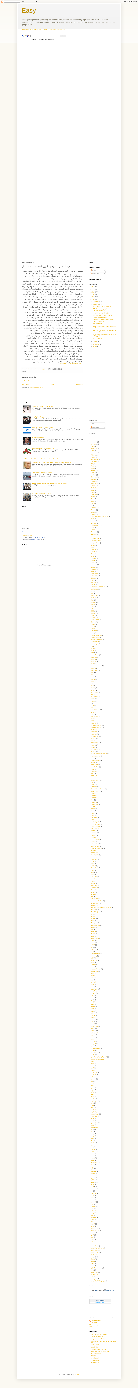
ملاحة (92, 1270)
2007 (93, 299)
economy (93, 565)
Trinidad (93, 932)
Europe (93, 584)
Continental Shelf (96, 540)
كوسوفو (93, 1232)
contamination (95, 538)
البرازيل (93, 1037)
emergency (94, 573)
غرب (92, 1195)
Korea (93, 699)
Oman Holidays (97, 338)
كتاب (92, 1219)
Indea (92, 650)
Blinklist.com (110, 1290)
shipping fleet (95, 855)
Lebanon (93, 712)
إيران (92, 1011)
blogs (92, 490)
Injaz (92, 663)
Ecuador (93, 567)
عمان (33, 371)
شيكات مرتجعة (95, 1162)
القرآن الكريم (94, 1052)
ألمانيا (92, 995)
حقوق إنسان (94, 1123)
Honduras (94, 631)
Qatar (92, 819)
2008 (93, 297)
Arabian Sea (94, 459)
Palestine (94, 797)
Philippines (94, 804)
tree (92, 929)
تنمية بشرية (94, 1101)
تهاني (92, 1103)
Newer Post (25, 384)
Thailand (93, 905)
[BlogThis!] (55, 369)
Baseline (93, 486)
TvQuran (93, 1356)
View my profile (27, 535)
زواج (92, 1147)
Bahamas (94, 477)
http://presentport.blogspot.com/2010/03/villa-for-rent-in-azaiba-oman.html (43, 29)
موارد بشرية (94, 1272)
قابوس (93, 1206)
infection (93, 659)
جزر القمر (93, 1109)
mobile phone (95, 743)
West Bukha (94, 971)
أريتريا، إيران (94, 989)
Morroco (93, 745)
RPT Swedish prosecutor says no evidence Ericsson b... (102, 316)
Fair (92, 593)
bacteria (93, 475)
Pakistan (93, 795)
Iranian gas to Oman (38, 437)
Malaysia (93, 723)
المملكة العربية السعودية (97, 1059)
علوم (92, 1184)
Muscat (93, 751)
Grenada (93, 617)
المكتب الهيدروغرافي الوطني (99, 1057)
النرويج (93, 1061)
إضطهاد (93, 1006)
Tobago (93, 916)
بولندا (92, 1083)
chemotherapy (95, 525)
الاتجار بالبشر (94, 1033)
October (95, 341)
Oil (92, 782)
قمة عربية (93, 1217)
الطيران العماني (95, 1048)
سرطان (93, 1149)
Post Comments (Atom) (36, 387)
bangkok (93, 481)
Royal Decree (95, 839)
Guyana (93, 622)
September (96, 344)
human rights (95, 637)
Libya (92, 714)
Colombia (94, 532)
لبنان (92, 1235)
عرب (92, 1175)
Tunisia (93, 934)
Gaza (92, 609)
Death (93, 554)
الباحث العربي (95, 1360)
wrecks (93, 973)
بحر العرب (94, 1072)
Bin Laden (94, 488)
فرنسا (92, 1199)
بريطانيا (93, 1077)
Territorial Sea (95, 903)
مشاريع (93, 1261)
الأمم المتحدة (94, 1026)
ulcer (92, 951)
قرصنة (93, 1213)
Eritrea (93, 580)
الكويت (93, 1055)
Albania (93, 455)
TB (92, 896)
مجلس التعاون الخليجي (97, 1248)
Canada (93, 510)
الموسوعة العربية (95, 1362)
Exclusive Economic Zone (98, 587)
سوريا (92, 1153)
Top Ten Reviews (96, 1353)
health (93, 624)
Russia (93, 841)
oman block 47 (95, 791)
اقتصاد (93, 1024)
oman (92, 784)
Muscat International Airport (99, 754)
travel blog (42, 537)
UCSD (93, 945)
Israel (92, 681)
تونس (92, 1105)
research (93, 835)
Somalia (93, 866)
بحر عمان (93, 1074)
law (92, 707)
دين (92, 1129)
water (92, 967)
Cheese (93, 523)
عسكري (93, 1178)
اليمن (92, 1068)
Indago (93, 648)
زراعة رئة (93, 1142)
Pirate (93, 811)
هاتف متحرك (94, 1274)
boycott (93, 496)
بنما (92, 1081)
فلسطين (93, 1202)
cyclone (93, 549)
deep (92, 556)
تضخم (92, 1094)
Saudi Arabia (95, 844)
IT (91, 683)
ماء (92, 1241)
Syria (92, 890)
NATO (93, 758)
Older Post (79, 384)
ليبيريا (92, 1239)
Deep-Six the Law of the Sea (101, 313)
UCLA (93, 943)
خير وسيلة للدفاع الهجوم (38, 417)
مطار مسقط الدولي (96, 1268)
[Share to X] (57, 369)
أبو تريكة (93, 982)
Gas (92, 606)
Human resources (96, 635)
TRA (92, 921)
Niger (92, 773)
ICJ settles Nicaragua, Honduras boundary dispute (102, 309)
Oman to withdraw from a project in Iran (43, 448)
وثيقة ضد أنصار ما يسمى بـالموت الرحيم (42, 406)
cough (93, 545)
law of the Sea (95, 710)
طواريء (93, 1173)
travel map (35, 537)
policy (93, 815)
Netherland (94, 765)
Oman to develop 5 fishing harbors (42, 472)
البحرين (93, 1035)
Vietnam (93, 964)
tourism (93, 918)
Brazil (92, 499)
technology (94, 899)
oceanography (95, 780)
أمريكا (92, 997)
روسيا (92, 1136)
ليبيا (92, 1237)
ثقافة (92, 1107)
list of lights (94, 716)
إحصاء (92, 1004)
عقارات (93, 1180)
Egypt (92, 571)
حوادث (93, 1125)
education (94, 569)
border (93, 492)
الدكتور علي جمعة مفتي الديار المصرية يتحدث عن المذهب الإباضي (40, 458)
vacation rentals (35, 539)
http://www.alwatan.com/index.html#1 (71, 363)
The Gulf (93, 910)
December (96, 302)
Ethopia (93, 582)
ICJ (92, 646)
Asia (92, 466)
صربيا (92, 1167)
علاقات (93, 1182)
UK (92, 947)
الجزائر (93, 1039)
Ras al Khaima (95, 826)
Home (52, 384)
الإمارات (93, 1030)
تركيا (92, 1092)
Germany (93, 613)
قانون (92, 1208)
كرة (92, 1221)
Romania (93, 837)
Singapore (94, 859)
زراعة (92, 1140)
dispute (93, 560)
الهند (92, 1063)
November (96, 304)
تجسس (93, 1088)
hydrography (95, 644)
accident (93, 444)
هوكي (92, 1276)
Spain (93, 870)
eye (92, 591)
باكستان (93, 1070)
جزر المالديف (94, 1112)
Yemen (93, 975)
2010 (93, 292)
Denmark (93, 558)
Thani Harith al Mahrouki (96, 1321)
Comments (95, 273)
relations (93, 830)
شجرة (92, 1160)
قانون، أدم (93, 1210)
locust (93, 718)
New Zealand (95, 767)
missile (93, 740)
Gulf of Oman (95, 620)
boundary (94, 494)
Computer (94, 534)
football (93, 602)
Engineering (94, 576)
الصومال (93, 1044)
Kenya (93, 694)
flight (92, 600)
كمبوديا (93, 1224)
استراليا (93, 1015)
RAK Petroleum (95, 824)
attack (93, 468)
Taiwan (93, 892)
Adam (93, 446)
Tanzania (93, 894)
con (92, 536)
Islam (92, 677)
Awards (93, 472)
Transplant (94, 923)
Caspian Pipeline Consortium (99, 516)
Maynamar (94, 732)
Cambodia (94, 507)
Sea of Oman (95, 846)
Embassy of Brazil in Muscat (99, 1334)
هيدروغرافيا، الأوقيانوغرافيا (98, 1281)
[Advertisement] (61, 253)
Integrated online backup (98, 1339)
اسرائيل (93, 1019)
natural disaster (95, 760)
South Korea (94, 868)
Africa (92, 450)
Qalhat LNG (94, 817)
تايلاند (92, 1085)
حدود (92, 1118)
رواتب (92, 1134)
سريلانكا (93, 1151)
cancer (93, 512)
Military (93, 738)
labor (92, 705)
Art (92, 464)
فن (92, 1204)
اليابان (92, 1066)
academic (94, 442)
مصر (92, 1263)
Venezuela (94, 960)
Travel (93, 927)
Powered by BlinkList (100, 1302)
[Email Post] (49, 369)
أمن (92, 1000)
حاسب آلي (94, 1116)
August (95, 346)
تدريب (92, 1090)
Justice (93, 690)
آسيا (92, 980)
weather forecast (96, 969)
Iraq (92, 674)
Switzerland (94, 888)
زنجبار (92, 1145)
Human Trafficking (96, 639)
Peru (92, 800)
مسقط (93, 1259)
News (92, 769)
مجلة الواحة (94, 1246)
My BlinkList (100, 1300)
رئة (92, 1131)
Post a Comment (29, 381)
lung (92, 721)
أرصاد (92, 986)
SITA (92, 861)
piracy (93, 808)
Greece (93, 615)
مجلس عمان (94, 1254)
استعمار (93, 1017)
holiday (93, 628)
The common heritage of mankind (101, 907)
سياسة (93, 1158)
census (93, 521)
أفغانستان (93, 993)
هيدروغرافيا (94, 1279)
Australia (93, 470)
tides (92, 914)
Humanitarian (95, 642)
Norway (93, 778)
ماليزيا (93, 1243)
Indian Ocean (95, 655)
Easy (29, 10)
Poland (93, 813)
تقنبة (92, 1096)
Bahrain (93, 479)
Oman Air (93, 787)
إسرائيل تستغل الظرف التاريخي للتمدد (42, 427)
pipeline (93, 806)
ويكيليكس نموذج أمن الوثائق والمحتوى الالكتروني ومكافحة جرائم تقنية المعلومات (53, 462)
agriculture (94, 453)
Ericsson (93, 578)
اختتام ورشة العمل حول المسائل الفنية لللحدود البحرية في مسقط (49, 483)
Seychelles (94, 852)
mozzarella (94, 749)
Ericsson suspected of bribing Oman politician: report (103, 320)
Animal (93, 457)
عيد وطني (29, 371)
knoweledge (94, 696)
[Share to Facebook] (59, 369)
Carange (93, 514)
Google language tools (97, 1336)
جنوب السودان (95, 1114)
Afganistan (94, 448)
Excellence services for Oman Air (41, 493)
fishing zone (94, 595)
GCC (92, 611)
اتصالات (93, 1013)
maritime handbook (96, 727)
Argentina (94, 461)
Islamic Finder (95, 1345)
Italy (92, 685)
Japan (93, 688)
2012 (93, 287)
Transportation (95, 925)
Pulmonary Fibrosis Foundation (100, 1351)
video (92, 962)
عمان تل (93, 1188)
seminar (93, 850)
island (93, 679)
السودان (93, 1041)
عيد (92, 1191)
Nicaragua (94, 771)
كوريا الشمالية (95, 1230)
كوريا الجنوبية (94, 1228)
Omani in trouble (97, 323)
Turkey (93, 936)
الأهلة (92, 1028)
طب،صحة (93, 1171)
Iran (92, 672)
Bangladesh (94, 483)
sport (92, 872)
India (92, 652)
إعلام (92, 1008)
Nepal (93, 762)
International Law (96, 666)
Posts (94, 270)
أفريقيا (93, 991)
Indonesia (94, 657)
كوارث (93, 1226)
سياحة (92, 1156)
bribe (92, 501)
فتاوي (92, 1197)
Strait (92, 881)
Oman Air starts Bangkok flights (102, 306)
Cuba (92, 547)
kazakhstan (94, 692)
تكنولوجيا (93, 1098)
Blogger (77, 1374)
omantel (93, 793)
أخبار (92, 984)
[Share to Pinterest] (61, 369)
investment (94, 670)
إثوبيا (92, 1002)
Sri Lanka (94, 877)
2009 (93, 294)
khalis (96, 1290)
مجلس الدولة (94, 1250)
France (93, 604)
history (93, 626)
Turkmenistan (95, 938)
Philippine (94, 802)
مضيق (92, 1265)
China (93, 529)
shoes (93, 857)
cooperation (94, 543)
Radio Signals (95, 822)
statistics (93, 879)
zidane (93, 978)
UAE (92, 940)
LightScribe (94, 1347)
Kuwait (93, 701)
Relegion (93, 833)
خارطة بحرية (94, 1127)
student (93, 883)
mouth (93, 747)
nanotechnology (96, 756)
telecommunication (96, 901)
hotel (92, 633)
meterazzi (94, 734)
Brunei (93, 503)
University (94, 956)
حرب (92, 1120)
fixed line (93, 598)
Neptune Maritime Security (99, 1349)
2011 (93, 289)
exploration (94, 589)
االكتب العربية (95, 1358)
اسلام (92, 1022)
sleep (92, 863)
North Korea (94, 776)
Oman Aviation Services (98, 789)
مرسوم (93, 1257)
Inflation (93, 661)
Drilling (93, 562)
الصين (92, 1046)
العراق (93, 1050)
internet (93, 668)
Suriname (94, 885)
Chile (92, 527)
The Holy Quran (95, 912)
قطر (92, 1215)
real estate (94, 828)
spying (93, 874)
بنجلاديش (93, 1079)
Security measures (96, 848)
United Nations (95, 953)
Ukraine (93, 949)
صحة (92, 1164)
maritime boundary (96, 725)
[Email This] (53, 369)
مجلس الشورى (95, 1252)
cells (92, 518)
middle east (94, 736)
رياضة (92, 1138)
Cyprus (93, 551)
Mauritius (93, 729)
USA (92, 958)
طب (92, 1169)
